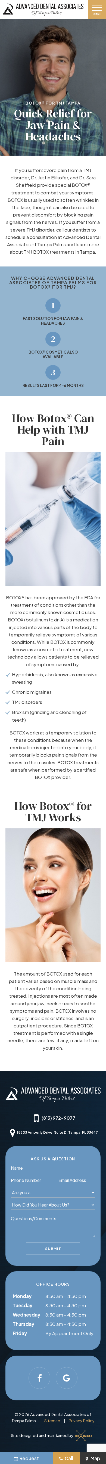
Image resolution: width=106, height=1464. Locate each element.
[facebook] (39, 1378)
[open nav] (97, 9)
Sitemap (52, 1420)
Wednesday (26, 1315)
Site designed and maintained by (42, 1435)
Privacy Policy (82, 1420)
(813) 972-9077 (58, 1118)
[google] (66, 1378)
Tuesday (22, 1305)
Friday (20, 1333)
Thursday (23, 1324)
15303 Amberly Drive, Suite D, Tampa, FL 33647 (57, 1132)
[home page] (43, 10)
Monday (22, 1296)
